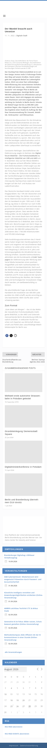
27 (5, 682)
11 (11, 694)
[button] (6, 335)
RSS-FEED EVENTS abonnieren (17, 734)
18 (11, 700)
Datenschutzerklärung (29, 745)
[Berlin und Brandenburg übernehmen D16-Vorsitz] (23, 484)
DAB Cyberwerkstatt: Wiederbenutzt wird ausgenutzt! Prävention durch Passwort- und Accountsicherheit (22, 579)
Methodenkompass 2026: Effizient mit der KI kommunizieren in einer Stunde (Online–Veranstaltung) (22, 637)
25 (11, 706)
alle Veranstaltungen (13, 652)
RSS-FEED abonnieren (13, 727)
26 (17, 706)
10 (5, 694)
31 (29, 682)
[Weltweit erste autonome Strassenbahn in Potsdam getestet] (23, 382)
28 (29, 706)
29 (17, 682)
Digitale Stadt (21, 35)
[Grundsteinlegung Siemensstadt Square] (23, 416)
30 (23, 682)
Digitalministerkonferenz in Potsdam (23, 467)
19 (17, 700)
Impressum (13, 745)
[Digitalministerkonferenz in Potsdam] (23, 452)
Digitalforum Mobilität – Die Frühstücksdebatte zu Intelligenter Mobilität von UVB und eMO (23, 155)
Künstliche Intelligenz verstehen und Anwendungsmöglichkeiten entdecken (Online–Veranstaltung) (23, 595)
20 (23, 700)
